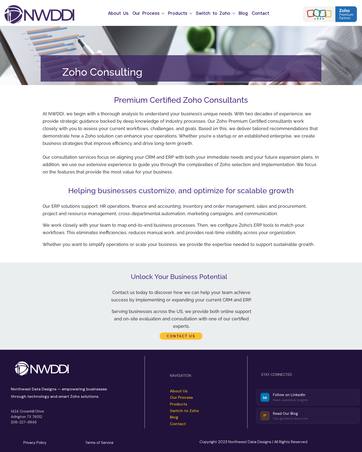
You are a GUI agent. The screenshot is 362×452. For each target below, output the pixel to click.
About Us (118, 13)
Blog (243, 13)
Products (177, 13)
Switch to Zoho (213, 13)
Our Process (146, 13)
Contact (260, 13)
